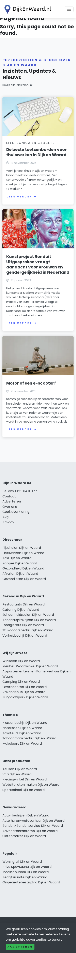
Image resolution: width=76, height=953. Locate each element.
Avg (5, 517)
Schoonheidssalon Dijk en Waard (28, 614)
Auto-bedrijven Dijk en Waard (25, 815)
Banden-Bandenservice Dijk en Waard (32, 825)
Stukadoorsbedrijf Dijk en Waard (27, 630)
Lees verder (19, 196)
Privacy (8, 522)
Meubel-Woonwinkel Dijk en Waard (30, 666)
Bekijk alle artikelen (15, 85)
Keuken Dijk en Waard (19, 769)
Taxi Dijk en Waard (16, 558)
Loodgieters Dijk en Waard (23, 625)
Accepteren (20, 946)
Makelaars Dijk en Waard (22, 743)
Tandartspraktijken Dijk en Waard (29, 620)
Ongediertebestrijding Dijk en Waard (31, 882)
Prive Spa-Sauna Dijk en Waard (26, 866)
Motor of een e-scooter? (31, 383)
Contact (9, 496)
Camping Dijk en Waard (21, 681)
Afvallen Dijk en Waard (20, 573)
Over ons (9, 506)
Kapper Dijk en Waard (19, 563)
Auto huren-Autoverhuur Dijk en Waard (33, 820)
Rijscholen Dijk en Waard (21, 547)
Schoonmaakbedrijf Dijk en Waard (29, 738)
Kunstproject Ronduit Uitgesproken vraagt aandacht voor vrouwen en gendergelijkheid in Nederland (37, 264)
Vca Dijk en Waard (16, 774)
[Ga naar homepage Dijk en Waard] (26, 9)
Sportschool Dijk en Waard (23, 790)
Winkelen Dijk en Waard (21, 661)
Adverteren (11, 501)
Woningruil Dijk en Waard (22, 861)
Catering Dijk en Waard (20, 609)
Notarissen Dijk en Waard (22, 728)
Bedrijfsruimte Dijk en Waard (24, 877)
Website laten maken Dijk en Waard (30, 784)
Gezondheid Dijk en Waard (23, 568)
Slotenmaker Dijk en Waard (24, 836)
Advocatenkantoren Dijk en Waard (30, 831)
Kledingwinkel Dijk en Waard (24, 779)
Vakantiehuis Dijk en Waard (23, 692)
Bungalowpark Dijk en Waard (25, 697)
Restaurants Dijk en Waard (23, 604)
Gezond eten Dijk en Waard (24, 579)
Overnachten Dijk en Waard (24, 687)
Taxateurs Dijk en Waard (21, 733)
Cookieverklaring (15, 511)
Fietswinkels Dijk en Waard (23, 553)
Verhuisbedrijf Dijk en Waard (24, 635)
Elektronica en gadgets (30, 143)
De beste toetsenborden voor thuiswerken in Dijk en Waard (36, 152)
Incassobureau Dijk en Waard (25, 872)
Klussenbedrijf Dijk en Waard (24, 722)
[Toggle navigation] (69, 9)
